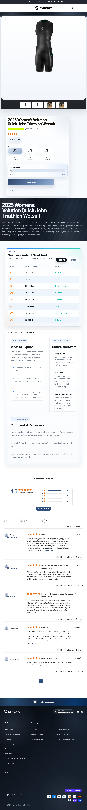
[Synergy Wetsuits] (12, 712)
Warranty (8, 739)
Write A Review (43, 509)
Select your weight (17, 167)
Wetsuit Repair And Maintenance (16, 758)
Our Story (34, 729)
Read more (49, 550)
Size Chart (16, 140)
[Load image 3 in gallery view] (49, 105)
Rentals (8, 749)
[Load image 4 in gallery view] (61, 105)
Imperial (61, 260)
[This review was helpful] (76, 619)
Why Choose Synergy (38, 734)
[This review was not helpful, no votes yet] (80, 557)
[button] (4, 8)
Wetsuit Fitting (10, 763)
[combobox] (33, 521)
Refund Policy (10, 773)
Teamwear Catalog (63, 729)
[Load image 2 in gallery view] (37, 105)
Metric (73, 260)
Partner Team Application (65, 739)
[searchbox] (11, 521)
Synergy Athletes (63, 734)
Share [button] (12, 190)
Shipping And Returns (12, 734)
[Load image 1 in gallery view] (25, 105)
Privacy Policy (36, 744)
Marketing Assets (37, 739)
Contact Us (9, 729)
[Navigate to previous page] (36, 681)
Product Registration (12, 744)
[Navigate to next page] (51, 681)
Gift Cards (8, 753)
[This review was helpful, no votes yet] (76, 557)
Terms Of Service (11, 768)
